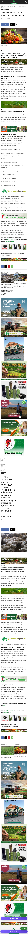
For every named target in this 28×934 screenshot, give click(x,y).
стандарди (8, 255)
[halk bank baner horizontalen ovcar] (14, 62)
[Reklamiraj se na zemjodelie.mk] (14, 129)
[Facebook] (2, 266)
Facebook (7, 241)
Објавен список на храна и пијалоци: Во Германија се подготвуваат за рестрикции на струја (20, 284)
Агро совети (6, 6)
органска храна (21, 253)
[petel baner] (14, 216)
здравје (14, 253)
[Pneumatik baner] (14, 191)
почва (3, 255)
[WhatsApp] (12, 266)
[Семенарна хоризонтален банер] (14, 104)
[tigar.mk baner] (14, 247)
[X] (5, 266)
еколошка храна (8, 253)
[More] (16, 24)
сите (7, 9)
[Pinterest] (9, 266)
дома (2, 6)
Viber (12, 241)
